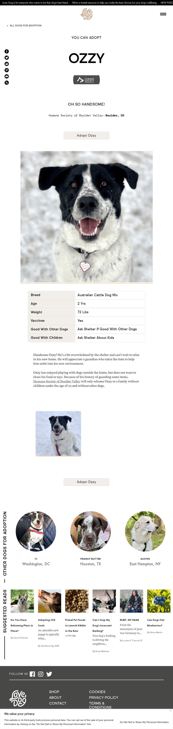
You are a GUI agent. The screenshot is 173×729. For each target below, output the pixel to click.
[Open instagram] (40, 674)
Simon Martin (156, 633)
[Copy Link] (7, 83)
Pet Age (72, 636)
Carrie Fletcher (21, 638)
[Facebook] (7, 51)
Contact (57, 703)
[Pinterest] (7, 70)
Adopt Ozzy (86, 135)
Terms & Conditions (100, 705)
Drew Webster (102, 651)
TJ (36, 559)
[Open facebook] (32, 674)
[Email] (7, 76)
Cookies (97, 692)
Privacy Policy (103, 698)
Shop (54, 692)
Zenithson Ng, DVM (50, 646)
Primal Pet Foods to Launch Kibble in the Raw (75, 625)
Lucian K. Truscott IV (132, 641)
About (55, 698)
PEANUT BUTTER (90, 559)
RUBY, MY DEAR (129, 620)
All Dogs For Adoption (25, 25)
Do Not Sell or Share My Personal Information (144, 722)
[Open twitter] (49, 674)
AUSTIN (145, 559)
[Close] (170, 710)
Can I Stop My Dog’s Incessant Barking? (102, 625)
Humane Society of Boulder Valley (56, 381)
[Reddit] (7, 64)
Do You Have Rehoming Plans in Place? (22, 625)
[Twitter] (7, 58)
